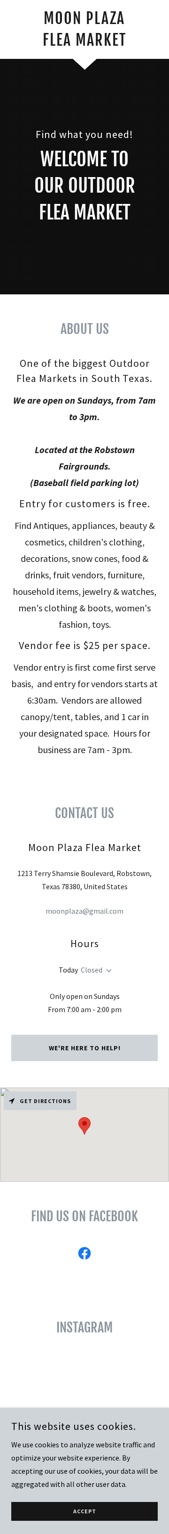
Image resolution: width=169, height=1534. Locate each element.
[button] (107, 970)
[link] (84, 29)
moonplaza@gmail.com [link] (84, 911)
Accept (84, 1511)
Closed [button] (91, 969)
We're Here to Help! (85, 1048)
